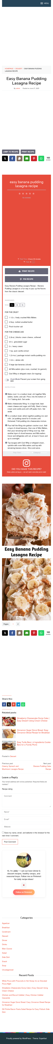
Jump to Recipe (10, 151)
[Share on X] (5, 158)
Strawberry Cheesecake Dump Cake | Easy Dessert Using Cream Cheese (33, 719)
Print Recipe (28, 151)
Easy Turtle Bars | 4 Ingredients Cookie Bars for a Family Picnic (34, 743)
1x (12, 304)
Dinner (4, 940)
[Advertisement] (26, 36)
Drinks (4, 944)
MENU (46, 3)
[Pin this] (14, 704)
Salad (4, 953)
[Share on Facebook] (12, 158)
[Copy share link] (19, 158)
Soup (4, 965)
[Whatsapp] (23, 704)
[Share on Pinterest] (34, 158)
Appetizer (6, 923)
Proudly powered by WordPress (18, 1038)
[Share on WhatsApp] (41, 158)
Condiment (6, 931)
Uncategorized (7, 969)
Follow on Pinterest (24, 892)
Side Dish (6, 957)
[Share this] (4, 704)
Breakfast (6, 927)
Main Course (7, 948)
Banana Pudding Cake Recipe (42, 766)
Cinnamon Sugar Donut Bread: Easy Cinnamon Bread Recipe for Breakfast (33, 731)
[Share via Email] (27, 158)
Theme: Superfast (40, 1038)
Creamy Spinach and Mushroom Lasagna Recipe (13, 766)
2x (17, 304)
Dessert (13, 756)
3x (23, 304)
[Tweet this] (9, 704)
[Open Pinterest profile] (23, 885)
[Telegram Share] (18, 704)
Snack (4, 961)
